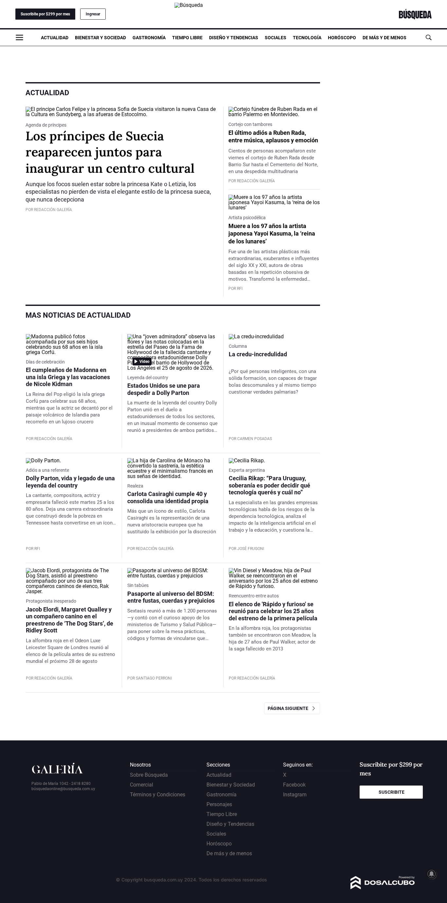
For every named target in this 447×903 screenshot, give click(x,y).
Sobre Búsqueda (149, 775)
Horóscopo (342, 37)
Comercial (141, 785)
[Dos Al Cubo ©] (382, 887)
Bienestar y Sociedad (100, 37)
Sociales (275, 37)
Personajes (219, 804)
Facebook (294, 785)
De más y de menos (384, 37)
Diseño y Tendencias (233, 37)
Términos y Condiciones (157, 794)
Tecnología (307, 37)
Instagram (295, 794)
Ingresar (93, 14)
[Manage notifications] (431, 874)
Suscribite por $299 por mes (45, 14)
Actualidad (54, 37)
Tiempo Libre (187, 37)
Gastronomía (149, 37)
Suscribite (391, 792)
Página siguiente (289, 708)
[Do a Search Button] (428, 37)
